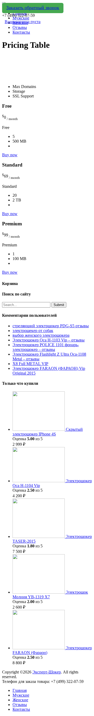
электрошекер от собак (33, 330)
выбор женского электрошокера (41, 335)
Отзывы (20, 27)
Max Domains (24, 86)
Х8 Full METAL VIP (30, 363)
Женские (20, 700)
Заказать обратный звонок (32, 7)
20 (15, 195)
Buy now (9, 155)
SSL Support (23, 96)
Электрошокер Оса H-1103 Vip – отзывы (49, 340)
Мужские (21, 695)
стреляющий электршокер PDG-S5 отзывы (51, 326)
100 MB (19, 258)
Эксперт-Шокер (46, 672)
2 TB (17, 200)
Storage (19, 91)
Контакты (21, 32)
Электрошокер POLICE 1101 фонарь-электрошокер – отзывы (46, 347)
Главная (20, 690)
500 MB (19, 141)
